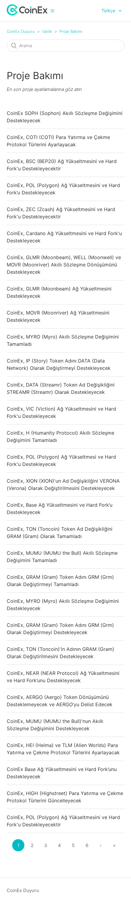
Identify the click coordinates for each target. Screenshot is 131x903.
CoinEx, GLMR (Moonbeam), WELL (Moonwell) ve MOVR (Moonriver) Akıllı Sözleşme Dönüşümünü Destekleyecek (64, 264)
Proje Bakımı (70, 31)
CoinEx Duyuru (21, 31)
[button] (52, 10)
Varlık (47, 31)
